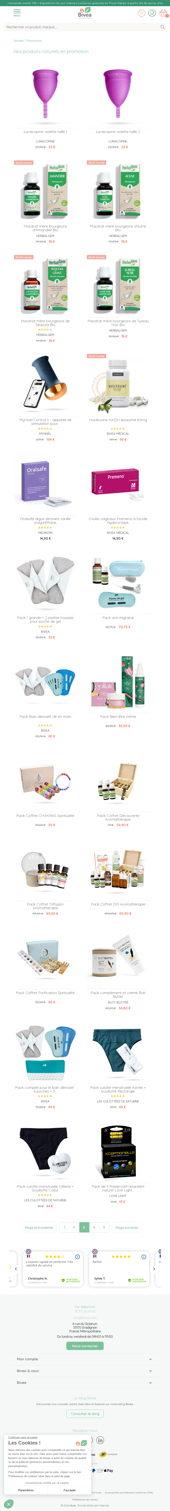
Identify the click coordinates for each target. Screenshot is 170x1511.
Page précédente (39, 1227)
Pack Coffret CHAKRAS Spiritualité (45, 815)
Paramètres (26, 1490)
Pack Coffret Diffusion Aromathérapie (45, 906)
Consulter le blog (85, 1413)
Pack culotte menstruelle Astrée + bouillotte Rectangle (118, 1089)
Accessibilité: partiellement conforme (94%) (129, 1492)
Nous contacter (85, 1346)
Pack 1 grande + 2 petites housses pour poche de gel (45, 619)
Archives (96, 1492)
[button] (9, 1504)
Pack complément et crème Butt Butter (118, 994)
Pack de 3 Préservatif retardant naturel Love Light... (118, 1188)
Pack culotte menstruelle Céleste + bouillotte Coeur (45, 1188)
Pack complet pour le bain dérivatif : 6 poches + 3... (45, 1089)
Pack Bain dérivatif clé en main (45, 716)
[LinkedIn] (100, 1440)
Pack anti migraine (118, 617)
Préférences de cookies (85, 1499)
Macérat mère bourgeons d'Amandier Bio (45, 228)
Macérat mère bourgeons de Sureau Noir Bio (118, 323)
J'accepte (69, 1490)
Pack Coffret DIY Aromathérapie (118, 904)
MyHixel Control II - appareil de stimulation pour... (45, 421)
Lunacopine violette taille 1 (45, 131)
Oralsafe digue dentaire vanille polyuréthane (45, 520)
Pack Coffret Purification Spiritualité (45, 992)
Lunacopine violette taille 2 (118, 131)
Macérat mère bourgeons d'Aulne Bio (118, 228)
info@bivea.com (85, 1318)
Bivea (84, 12)
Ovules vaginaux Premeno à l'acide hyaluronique (118, 520)
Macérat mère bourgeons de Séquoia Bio (45, 323)
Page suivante (127, 1227)
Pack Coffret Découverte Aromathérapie (118, 817)
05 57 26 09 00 (85, 1311)
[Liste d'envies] (141, 13)
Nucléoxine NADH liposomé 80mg (118, 419)
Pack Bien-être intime (118, 716)
